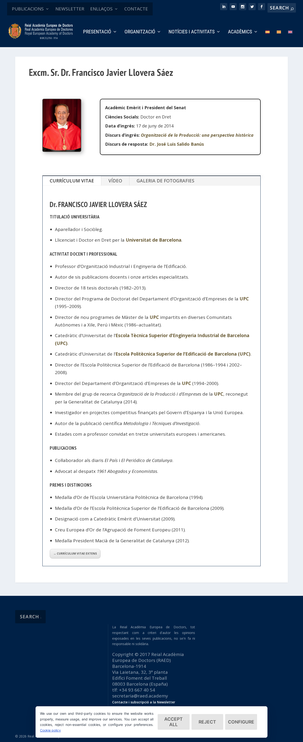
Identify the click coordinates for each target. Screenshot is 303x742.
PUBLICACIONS (28, 9)
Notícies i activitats (192, 32)
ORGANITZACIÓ (140, 32)
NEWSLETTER (69, 9)
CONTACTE (136, 9)
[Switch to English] (290, 38)
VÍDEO (115, 181)
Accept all (173, 721)
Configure (241, 722)
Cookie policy (50, 730)
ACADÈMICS (240, 32)
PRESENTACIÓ (97, 32)
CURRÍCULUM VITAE (72, 181)
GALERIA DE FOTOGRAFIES (165, 181)
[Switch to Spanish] (267, 38)
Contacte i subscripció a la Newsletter (143, 702)
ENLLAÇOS (101, 9)
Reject (207, 722)
